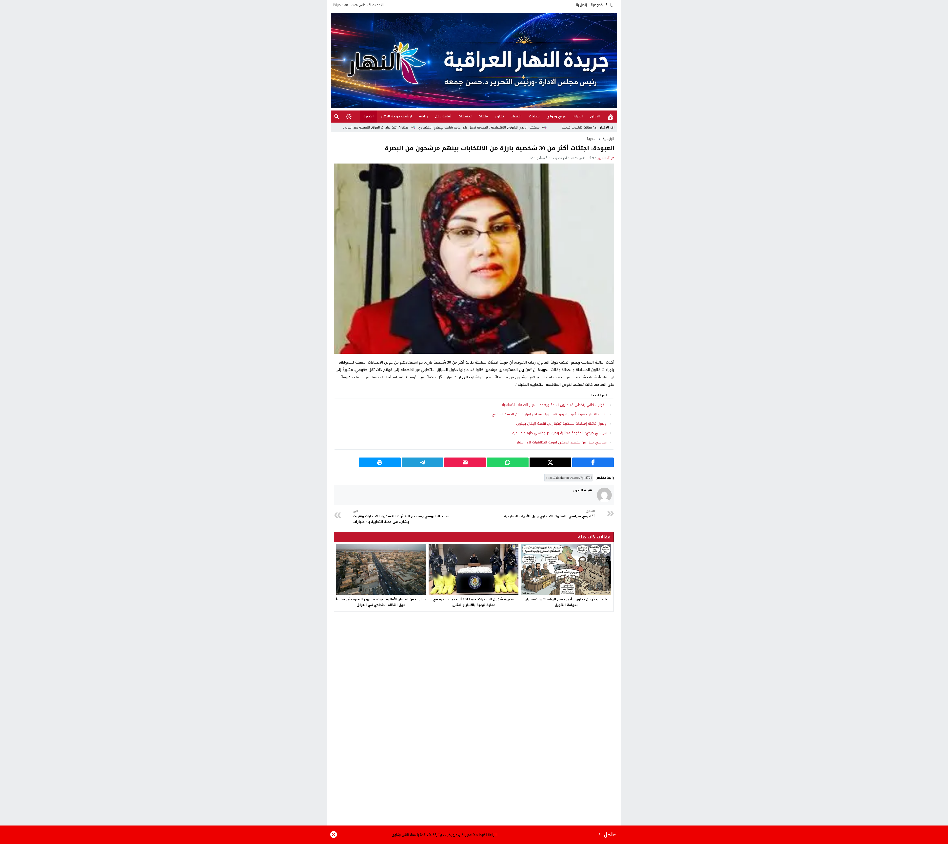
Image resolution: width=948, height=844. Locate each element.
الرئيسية (610, 116)
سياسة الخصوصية (603, 5)
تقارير (499, 116)
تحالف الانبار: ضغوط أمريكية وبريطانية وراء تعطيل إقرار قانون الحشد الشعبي (549, 414)
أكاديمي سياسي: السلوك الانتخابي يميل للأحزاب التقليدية (549, 514)
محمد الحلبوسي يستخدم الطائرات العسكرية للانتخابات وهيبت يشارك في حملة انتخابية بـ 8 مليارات (401, 517)
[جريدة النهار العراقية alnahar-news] (474, 60)
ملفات (483, 116)
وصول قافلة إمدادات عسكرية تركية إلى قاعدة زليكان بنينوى (561, 423)
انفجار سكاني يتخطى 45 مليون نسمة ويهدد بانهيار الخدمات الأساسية (554, 405)
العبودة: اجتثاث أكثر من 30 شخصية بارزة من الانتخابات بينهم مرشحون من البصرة (499, 148)
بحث (337, 116)
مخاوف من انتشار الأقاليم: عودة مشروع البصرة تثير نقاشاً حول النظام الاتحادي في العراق (381, 602)
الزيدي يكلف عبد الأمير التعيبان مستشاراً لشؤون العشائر (430, 835)
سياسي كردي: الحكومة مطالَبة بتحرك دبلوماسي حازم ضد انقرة (559, 433)
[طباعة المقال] (379, 462)
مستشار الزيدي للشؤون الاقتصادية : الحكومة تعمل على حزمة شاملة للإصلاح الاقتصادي (555, 127)
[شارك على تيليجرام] (422, 462)
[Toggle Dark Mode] (349, 116)
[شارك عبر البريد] (465, 462)
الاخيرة (368, 116)
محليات (534, 116)
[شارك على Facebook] (593, 462)
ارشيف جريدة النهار (396, 116)
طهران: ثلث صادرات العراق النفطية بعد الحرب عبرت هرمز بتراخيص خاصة (434, 127)
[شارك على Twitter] (550, 462)
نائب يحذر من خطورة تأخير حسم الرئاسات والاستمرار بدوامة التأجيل (566, 602)
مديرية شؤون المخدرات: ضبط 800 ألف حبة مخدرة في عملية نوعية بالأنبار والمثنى (473, 602)
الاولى (595, 116)
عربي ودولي (556, 116)
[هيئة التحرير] (604, 495)
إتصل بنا (581, 5)
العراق (578, 116)
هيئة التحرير (606, 158)
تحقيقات (465, 116)
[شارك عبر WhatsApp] (507, 462)
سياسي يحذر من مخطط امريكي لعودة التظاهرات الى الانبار (562, 442)
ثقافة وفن (443, 116)
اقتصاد (516, 116)
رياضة (423, 116)
